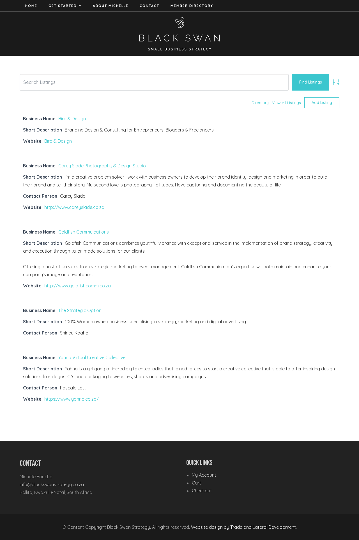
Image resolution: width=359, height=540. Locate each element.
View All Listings (286, 102)
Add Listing (322, 102)
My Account (204, 475)
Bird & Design (72, 118)
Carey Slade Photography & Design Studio (102, 166)
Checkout (202, 490)
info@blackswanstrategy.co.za (52, 484)
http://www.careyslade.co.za (74, 207)
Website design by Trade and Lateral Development (243, 527)
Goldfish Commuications (83, 232)
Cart (196, 483)
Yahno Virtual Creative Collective (91, 357)
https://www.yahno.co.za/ (71, 399)
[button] (80, 6)
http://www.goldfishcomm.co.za (77, 286)
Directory (260, 102)
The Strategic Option (80, 310)
